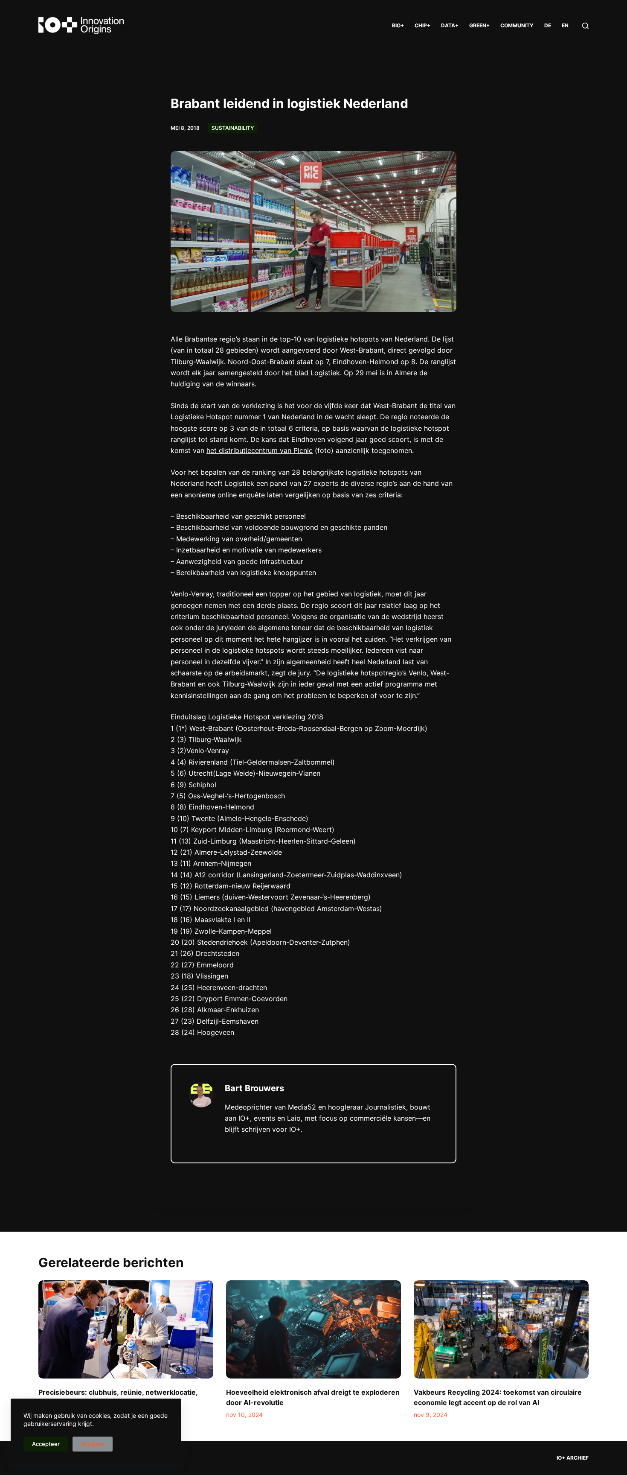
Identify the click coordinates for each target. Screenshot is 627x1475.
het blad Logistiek (311, 372)
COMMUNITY (517, 25)
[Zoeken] (585, 26)
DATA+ (450, 25)
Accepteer (46, 1443)
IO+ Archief (573, 1458)
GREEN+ (479, 25)
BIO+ (398, 25)
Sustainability (233, 128)
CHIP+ (422, 25)
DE (547, 25)
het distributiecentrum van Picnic (259, 450)
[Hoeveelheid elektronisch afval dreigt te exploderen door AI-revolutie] (313, 1329)
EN (565, 25)
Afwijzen (92, 1443)
